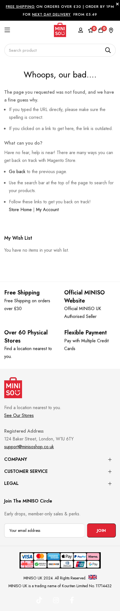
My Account (47, 209)
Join (101, 530)
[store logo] (60, 30)
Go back (17, 171)
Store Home (20, 209)
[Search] (108, 50)
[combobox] (60, 50)
